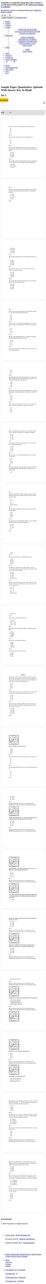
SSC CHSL (9, 69)
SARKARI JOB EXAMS (27, 29)
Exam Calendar (22, 1256)
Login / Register (11, 59)
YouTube (20, 1281)
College (8, 25)
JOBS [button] (7, 47)
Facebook (21, 1270)
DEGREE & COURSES (27, 39)
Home (7, 21)
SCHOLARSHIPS (27, 37)
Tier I (7, 71)
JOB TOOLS (27, 45)
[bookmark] (44, 103)
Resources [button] (9, 35)
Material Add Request (27, 1239)
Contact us (9, 57)
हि (10, 15)
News (7, 53)
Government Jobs (11, 67)
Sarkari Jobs (15, 1254)
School (7, 23)
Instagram (22, 1277)
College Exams (35, 1254)
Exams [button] (7, 27)
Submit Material (28, 1243)
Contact (8, 1264)
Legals (7, 1266)
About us (8, 55)
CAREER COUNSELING (27, 41)
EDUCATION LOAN (27, 43)
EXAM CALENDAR (27, 33)
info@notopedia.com (23, 1235)
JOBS (27, 49)
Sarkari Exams (25, 1254)
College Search (10, 1256)
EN (5, 15)
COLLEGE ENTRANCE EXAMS (27, 31)
